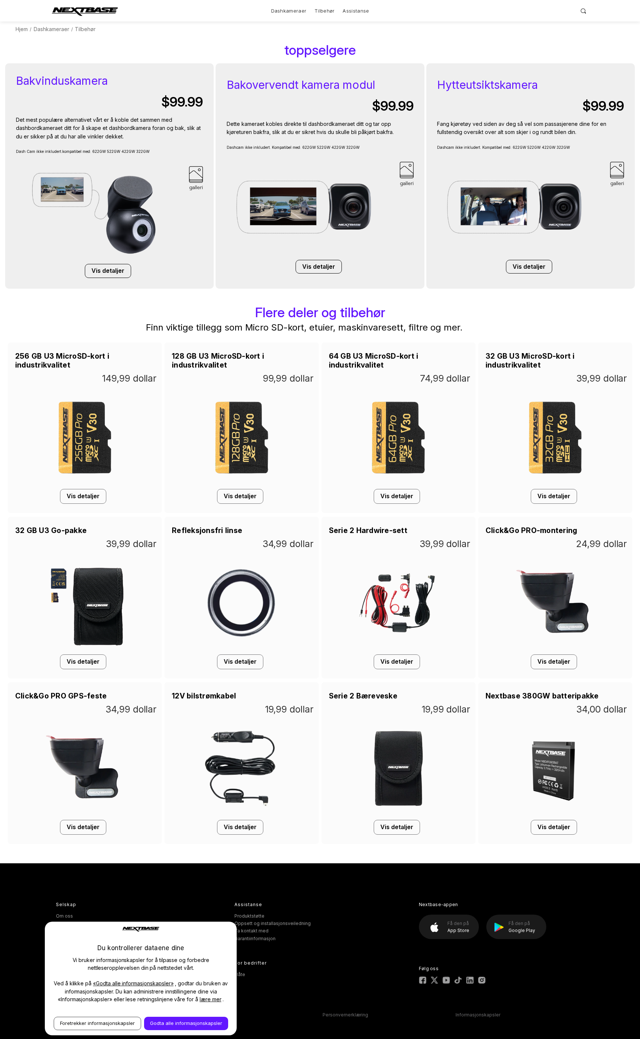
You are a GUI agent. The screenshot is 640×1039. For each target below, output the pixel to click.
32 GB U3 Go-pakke (51, 530)
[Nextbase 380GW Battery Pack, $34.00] (555, 813)
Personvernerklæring (345, 1015)
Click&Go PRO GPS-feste (61, 695)
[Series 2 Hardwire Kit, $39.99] (398, 647)
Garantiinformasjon (255, 938)
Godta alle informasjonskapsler (186, 1023)
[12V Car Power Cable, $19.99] (241, 813)
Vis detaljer (107, 270)
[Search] (583, 11)
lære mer (210, 999)
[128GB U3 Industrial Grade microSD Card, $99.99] (241, 482)
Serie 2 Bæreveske (363, 695)
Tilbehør (324, 11)
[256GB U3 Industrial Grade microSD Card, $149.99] (84, 482)
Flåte (239, 974)
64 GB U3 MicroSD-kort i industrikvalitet (374, 360)
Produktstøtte (249, 916)
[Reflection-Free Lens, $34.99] (241, 647)
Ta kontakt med (251, 931)
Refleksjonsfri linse (207, 530)
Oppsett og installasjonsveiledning (272, 923)
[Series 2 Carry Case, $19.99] (398, 813)
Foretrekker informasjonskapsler (97, 1023)
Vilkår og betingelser (212, 1015)
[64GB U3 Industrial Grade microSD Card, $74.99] (398, 482)
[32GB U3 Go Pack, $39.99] (84, 647)
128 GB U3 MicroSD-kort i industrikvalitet (218, 360)
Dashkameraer (289, 11)
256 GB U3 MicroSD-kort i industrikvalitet (62, 360)
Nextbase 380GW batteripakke (542, 695)
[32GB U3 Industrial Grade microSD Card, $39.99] (555, 482)
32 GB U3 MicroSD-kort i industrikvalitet (530, 360)
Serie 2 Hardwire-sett (368, 530)
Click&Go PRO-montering (531, 530)
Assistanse (356, 11)
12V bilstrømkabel (204, 695)
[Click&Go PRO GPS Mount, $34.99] (84, 813)
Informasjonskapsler (478, 1015)
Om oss (64, 916)
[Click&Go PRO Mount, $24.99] (555, 647)
